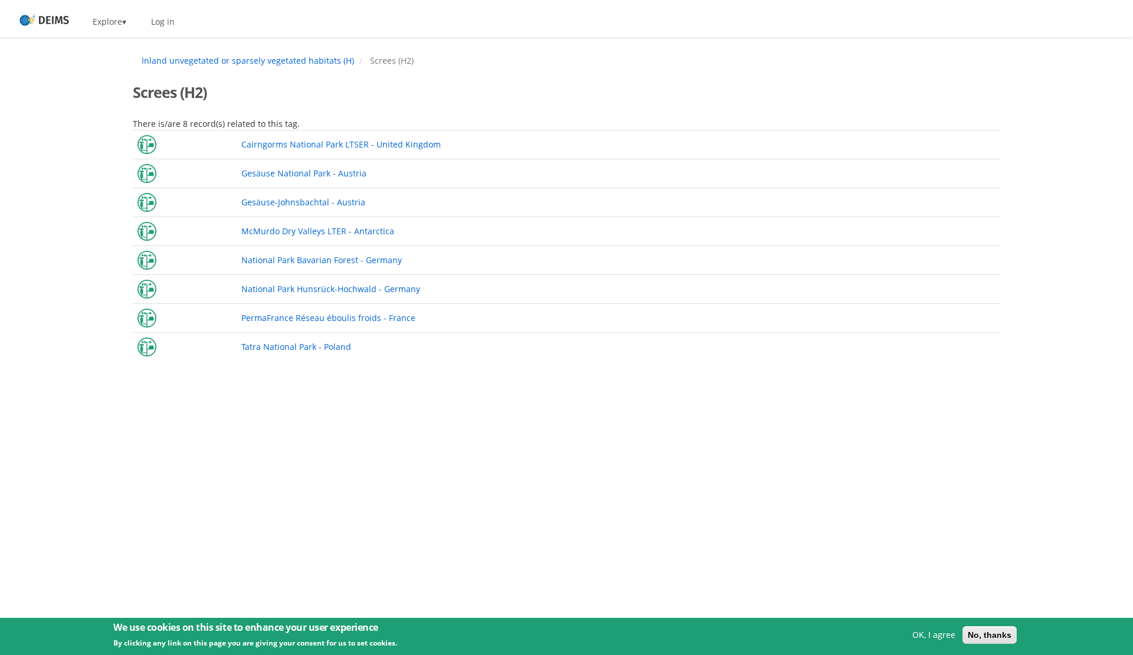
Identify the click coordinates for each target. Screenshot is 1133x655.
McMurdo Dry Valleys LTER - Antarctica (317, 231)
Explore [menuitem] (107, 21)
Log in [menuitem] (163, 21)
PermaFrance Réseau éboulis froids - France (328, 317)
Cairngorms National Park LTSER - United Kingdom (341, 144)
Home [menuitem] (33, 21)
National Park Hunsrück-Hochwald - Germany (330, 288)
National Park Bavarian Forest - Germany (321, 260)
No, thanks (989, 635)
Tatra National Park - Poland (296, 346)
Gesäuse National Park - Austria (303, 173)
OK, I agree (933, 634)
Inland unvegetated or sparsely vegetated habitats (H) (248, 60)
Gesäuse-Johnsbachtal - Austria (303, 202)
